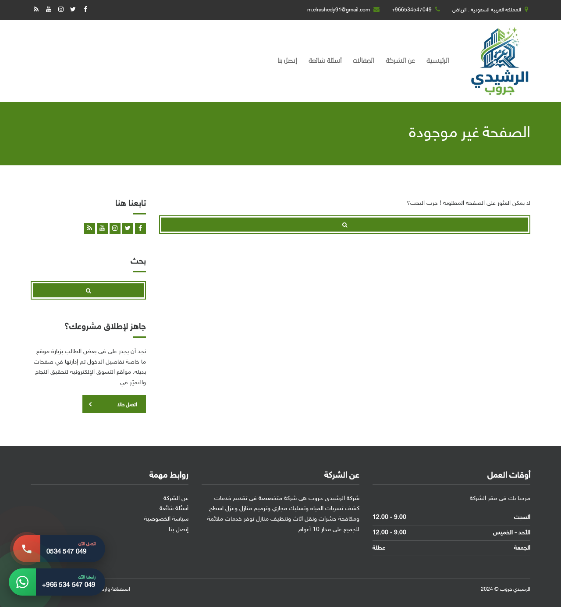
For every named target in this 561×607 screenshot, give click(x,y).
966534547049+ (412, 10)
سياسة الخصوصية (166, 519)
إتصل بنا (287, 61)
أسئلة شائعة (325, 61)
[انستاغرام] (60, 9)
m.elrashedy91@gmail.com (338, 10)
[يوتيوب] (48, 9)
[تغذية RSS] (36, 9)
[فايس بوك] (85, 9)
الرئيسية (437, 61)
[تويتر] (72, 9)
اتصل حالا (127, 405)
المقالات (363, 61)
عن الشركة (400, 61)
